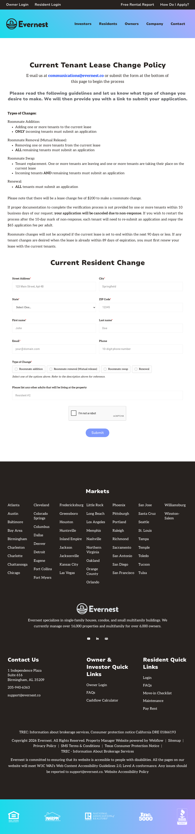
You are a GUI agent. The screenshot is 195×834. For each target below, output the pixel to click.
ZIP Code (105, 299)
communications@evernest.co (76, 75)
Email (16, 341)
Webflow (156, 741)
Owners (132, 24)
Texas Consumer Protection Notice (132, 746)
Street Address (21, 278)
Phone (103, 341)
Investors (82, 24)
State (15, 299)
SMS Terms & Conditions (80, 746)
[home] (27, 24)
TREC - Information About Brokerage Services (97, 751)
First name (19, 320)
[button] (83, 24)
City (102, 278)
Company (154, 24)
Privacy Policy (44, 746)
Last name (106, 320)
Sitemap (174, 741)
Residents (108, 24)
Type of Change (22, 362)
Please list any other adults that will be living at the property (49, 387)
